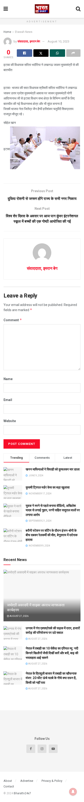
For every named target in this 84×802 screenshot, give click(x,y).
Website (10, 421)
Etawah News (23, 32)
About (8, 781)
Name (8, 379)
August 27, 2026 (18, 616)
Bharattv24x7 (22, 793)
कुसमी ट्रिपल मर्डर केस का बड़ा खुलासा (48, 487)
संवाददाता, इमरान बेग (29, 41)
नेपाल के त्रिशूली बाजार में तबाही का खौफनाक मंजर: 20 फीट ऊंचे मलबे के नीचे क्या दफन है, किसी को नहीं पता (51, 678)
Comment (13, 320)
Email (8, 400)
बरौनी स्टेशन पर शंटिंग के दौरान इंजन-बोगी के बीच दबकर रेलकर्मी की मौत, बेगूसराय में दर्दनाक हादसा (51, 535)
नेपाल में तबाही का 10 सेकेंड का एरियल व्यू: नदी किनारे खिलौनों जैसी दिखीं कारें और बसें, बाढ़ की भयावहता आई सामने (52, 652)
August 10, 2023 (58, 41)
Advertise (26, 781)
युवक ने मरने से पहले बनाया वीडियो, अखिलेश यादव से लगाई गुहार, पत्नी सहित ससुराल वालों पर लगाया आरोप (53, 510)
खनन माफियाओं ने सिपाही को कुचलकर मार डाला (53, 469)
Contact (9, 786)
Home (7, 32)
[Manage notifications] (73, 791)
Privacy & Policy (52, 781)
